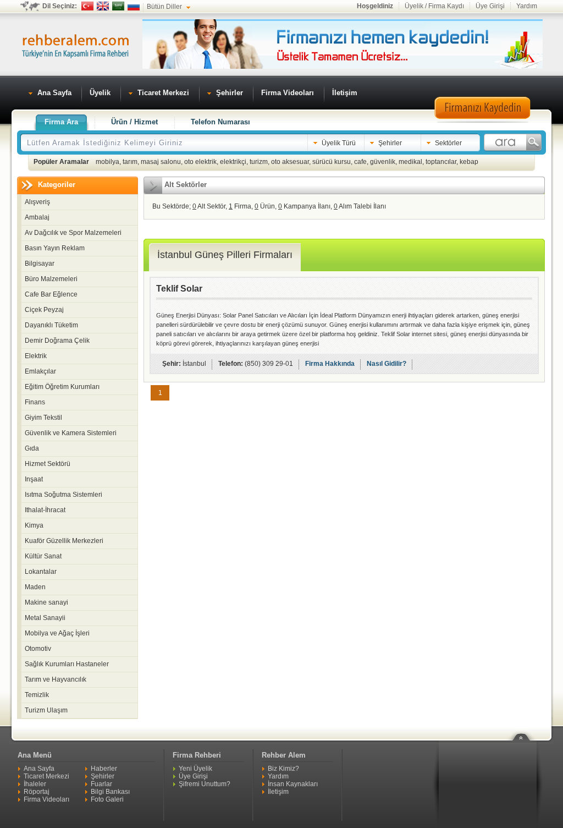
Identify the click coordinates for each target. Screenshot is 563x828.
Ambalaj (37, 217)
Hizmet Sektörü (47, 464)
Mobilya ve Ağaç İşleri (57, 633)
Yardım (526, 6)
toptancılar (441, 162)
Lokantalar (41, 571)
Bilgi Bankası (110, 792)
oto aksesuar (290, 162)
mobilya (107, 162)
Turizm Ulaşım (46, 710)
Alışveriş (37, 202)
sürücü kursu (331, 162)
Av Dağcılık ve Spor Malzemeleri (73, 233)
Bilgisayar (39, 263)
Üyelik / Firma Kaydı (434, 6)
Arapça (118, 6)
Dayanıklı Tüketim (51, 325)
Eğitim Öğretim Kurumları (62, 387)
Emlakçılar (40, 371)
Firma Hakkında (330, 364)
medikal (410, 162)
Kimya (34, 525)
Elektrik (36, 356)
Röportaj (36, 792)
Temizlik (37, 695)
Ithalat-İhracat (45, 510)
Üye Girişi (490, 6)
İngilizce (103, 6)
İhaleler (35, 784)
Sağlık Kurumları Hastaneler (67, 664)
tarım (130, 162)
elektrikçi (233, 162)
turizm (259, 162)
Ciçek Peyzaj (44, 310)
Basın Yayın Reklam (55, 248)
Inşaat (34, 479)
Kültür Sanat (43, 556)
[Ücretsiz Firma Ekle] (342, 66)
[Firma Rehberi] (75, 44)
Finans (35, 402)
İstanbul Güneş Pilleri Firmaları (224, 254)
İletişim (278, 792)
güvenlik (382, 162)
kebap (469, 162)
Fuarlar (101, 784)
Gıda (32, 448)
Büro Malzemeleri (51, 279)
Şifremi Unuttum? (204, 784)
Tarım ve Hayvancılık (55, 679)
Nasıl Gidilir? (386, 364)
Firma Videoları (46, 799)
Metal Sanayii (45, 618)
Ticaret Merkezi (46, 776)
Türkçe (87, 6)
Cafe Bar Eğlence (51, 294)
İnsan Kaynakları (293, 784)
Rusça (134, 6)
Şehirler (102, 776)
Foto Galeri (107, 799)
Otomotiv (38, 648)
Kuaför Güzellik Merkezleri (64, 541)
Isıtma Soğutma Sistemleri (63, 494)
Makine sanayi (46, 602)
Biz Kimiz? (283, 768)
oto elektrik (200, 162)
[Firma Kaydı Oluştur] (482, 121)
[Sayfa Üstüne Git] (525, 730)
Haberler (104, 768)
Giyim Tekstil (43, 417)
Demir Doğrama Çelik (57, 340)
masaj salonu (161, 162)
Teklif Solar (179, 288)
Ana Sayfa (39, 768)
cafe (360, 162)
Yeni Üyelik (195, 768)
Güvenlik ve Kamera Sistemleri (71, 433)
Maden (35, 587)
